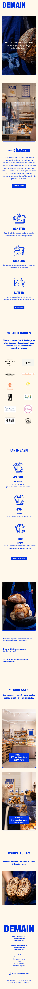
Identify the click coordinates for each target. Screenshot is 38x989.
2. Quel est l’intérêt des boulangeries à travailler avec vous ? (14, 650)
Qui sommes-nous (19, 959)
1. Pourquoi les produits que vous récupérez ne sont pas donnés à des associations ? (16, 640)
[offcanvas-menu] (33, 5)
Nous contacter (19, 963)
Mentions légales (19, 966)
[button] (19, 640)
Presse (19, 961)
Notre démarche (19, 957)
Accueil (19, 954)
